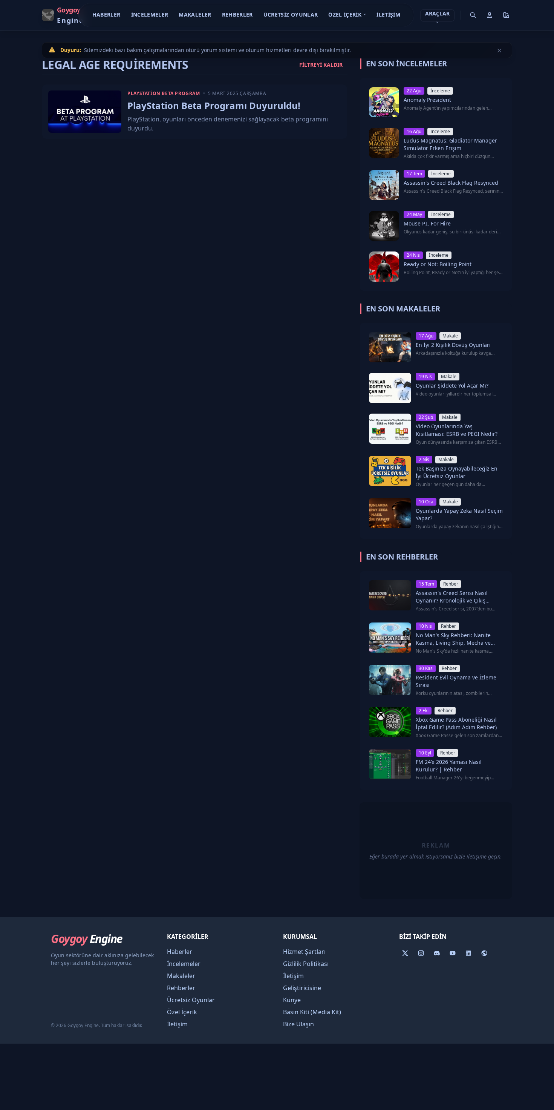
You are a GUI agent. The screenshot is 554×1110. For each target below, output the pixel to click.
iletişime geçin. (484, 856)
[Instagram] (421, 953)
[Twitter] (405, 953)
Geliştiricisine (302, 988)
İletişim (388, 14)
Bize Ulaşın (298, 1024)
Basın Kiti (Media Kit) (312, 1012)
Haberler (106, 14)
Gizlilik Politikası (306, 964)
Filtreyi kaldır (321, 64)
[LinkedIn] (468, 953)
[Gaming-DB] (484, 953)
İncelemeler (149, 14)
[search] (473, 15)
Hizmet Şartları (304, 951)
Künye (292, 1000)
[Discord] (437, 953)
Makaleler (195, 14)
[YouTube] (453, 953)
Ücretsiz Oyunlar (290, 14)
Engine (86, 939)
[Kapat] (499, 50)
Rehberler (237, 14)
